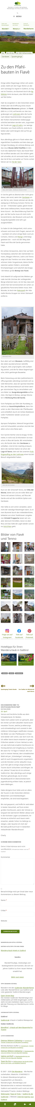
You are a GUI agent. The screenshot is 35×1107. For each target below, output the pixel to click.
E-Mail (4, 910)
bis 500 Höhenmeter (24, 53)
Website (4, 921)
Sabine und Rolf (7, 1056)
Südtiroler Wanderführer (24, 988)
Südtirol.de (5, 1020)
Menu (19, 16)
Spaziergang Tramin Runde (9, 689)
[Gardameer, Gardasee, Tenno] (17, 473)
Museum (12, 673)
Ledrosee (16, 114)
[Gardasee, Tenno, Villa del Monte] (17, 594)
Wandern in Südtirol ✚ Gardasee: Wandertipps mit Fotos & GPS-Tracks (17, 7)
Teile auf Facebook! (19, 636)
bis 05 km (10, 53)
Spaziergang (19, 673)
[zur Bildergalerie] (15, 1104)
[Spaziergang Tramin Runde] (24, 1104)
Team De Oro (6, 1061)
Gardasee (5, 56)
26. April (4, 711)
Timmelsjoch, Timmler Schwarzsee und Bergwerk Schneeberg (16, 1041)
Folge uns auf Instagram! (7, 636)
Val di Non (7, 526)
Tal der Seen (16, 162)
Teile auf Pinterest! (29, 636)
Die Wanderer (17, 1071)
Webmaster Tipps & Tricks (11, 1094)
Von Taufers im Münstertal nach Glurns (26, 690)
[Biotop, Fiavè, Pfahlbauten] (17, 582)
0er (3, 53)
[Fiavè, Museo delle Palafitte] (17, 177)
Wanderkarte (28, 29)
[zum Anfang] (5, 1104)
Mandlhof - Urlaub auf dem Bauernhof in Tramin (17, 1028)
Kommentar (5, 857)
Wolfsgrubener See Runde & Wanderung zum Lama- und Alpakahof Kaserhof (17, 1062)
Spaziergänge (16, 56)
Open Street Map (7, 995)
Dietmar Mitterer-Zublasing (11, 1040)
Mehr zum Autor (17, 977)
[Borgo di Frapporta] (17, 606)
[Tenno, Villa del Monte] (29, 594)
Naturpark (21, 290)
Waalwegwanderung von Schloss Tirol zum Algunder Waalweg (17, 1052)
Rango (20, 237)
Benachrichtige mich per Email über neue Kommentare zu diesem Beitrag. (17, 893)
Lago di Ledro (17, 125)
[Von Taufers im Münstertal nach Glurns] (30, 1104)
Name (4, 900)
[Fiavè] (17, 331)
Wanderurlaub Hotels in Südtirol (13, 950)
